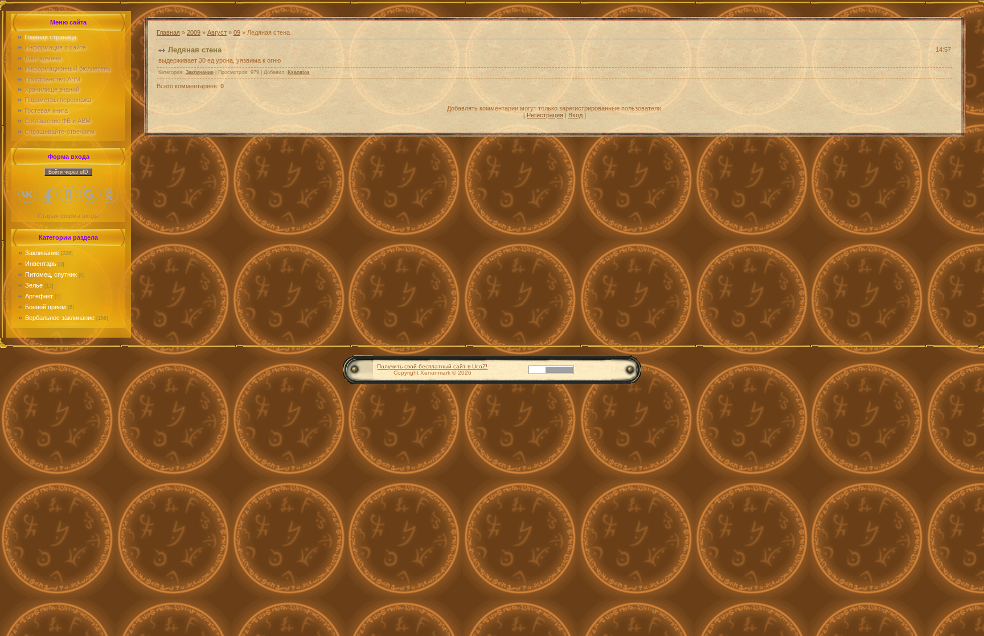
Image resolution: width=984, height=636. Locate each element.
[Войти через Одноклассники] (109, 194)
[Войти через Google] (89, 194)
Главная (168, 32)
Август (217, 32)
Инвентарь (40, 263)
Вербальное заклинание (60, 317)
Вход (575, 115)
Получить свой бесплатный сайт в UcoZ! (432, 366)
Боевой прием (45, 306)
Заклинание (42, 252)
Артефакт (39, 296)
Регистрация (545, 115)
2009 (193, 32)
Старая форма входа (68, 215)
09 (236, 32)
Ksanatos (299, 72)
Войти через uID (68, 172)
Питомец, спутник (51, 274)
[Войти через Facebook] (48, 194)
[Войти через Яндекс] (68, 194)
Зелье (34, 285)
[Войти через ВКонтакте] (27, 194)
